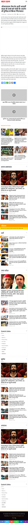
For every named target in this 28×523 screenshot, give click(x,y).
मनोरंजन (3, 351)
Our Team (4, 341)
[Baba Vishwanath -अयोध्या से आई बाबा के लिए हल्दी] (4, 244)
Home (3, 335)
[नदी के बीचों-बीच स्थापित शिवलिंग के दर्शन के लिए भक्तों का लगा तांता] (4, 239)
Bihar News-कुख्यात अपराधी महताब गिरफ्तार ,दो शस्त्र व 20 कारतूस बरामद (7, 159)
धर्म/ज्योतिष (4, 349)
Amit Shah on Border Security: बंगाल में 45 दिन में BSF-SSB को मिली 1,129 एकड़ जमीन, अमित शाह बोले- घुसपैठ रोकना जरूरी (18, 310)
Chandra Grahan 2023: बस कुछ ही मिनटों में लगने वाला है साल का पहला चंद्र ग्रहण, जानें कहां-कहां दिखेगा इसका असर (17, 256)
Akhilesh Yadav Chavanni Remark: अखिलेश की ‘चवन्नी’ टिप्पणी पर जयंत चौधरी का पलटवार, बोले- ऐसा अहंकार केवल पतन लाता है (17, 197)
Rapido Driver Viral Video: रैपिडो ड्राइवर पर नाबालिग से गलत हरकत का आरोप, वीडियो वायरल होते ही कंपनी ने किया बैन (21, 140)
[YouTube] (15, 518)
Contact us (4, 347)
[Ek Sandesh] (5, 1)
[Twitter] (14, 518)
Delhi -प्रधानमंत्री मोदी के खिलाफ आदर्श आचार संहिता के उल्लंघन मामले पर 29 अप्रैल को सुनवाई (20, 157)
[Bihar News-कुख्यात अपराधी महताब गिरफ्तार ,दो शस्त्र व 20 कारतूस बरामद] (7, 151)
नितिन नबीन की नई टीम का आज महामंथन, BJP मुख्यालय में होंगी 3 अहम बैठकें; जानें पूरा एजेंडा (17, 204)
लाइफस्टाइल (4, 353)
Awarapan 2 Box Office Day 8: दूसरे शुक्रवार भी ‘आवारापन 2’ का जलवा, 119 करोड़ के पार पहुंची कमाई (12, 188)
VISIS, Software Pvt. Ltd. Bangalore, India (16, 516)
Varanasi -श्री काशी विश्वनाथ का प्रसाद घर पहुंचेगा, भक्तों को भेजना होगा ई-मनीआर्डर (17, 250)
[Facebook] (12, 518)
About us (3, 337)
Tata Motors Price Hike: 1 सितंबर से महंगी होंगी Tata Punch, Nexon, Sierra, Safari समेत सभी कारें (18, 210)
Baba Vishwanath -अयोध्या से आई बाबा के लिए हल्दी (18, 243)
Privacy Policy (4, 339)
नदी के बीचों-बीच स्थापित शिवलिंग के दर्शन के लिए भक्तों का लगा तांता (17, 238)
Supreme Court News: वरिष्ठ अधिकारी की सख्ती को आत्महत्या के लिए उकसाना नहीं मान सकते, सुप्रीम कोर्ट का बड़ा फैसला (18, 317)
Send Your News (5, 345)
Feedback (4, 343)
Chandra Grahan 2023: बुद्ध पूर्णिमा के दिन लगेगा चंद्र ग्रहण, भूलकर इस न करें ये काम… (17, 262)
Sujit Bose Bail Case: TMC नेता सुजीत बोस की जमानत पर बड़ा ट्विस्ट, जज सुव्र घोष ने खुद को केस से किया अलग (18, 323)
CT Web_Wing (3, 14)
